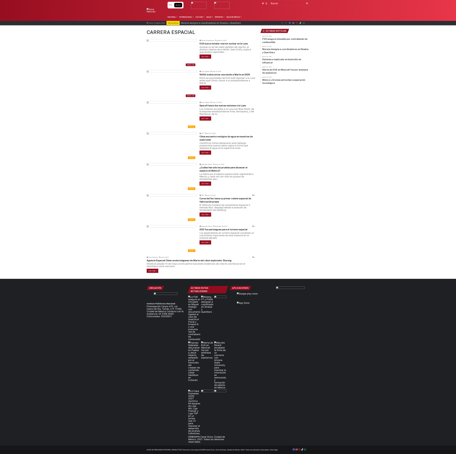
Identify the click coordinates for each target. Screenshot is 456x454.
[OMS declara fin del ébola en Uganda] (207, 393)
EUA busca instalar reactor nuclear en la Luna (224, 43)
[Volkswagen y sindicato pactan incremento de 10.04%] (220, 299)
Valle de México (233, 17)
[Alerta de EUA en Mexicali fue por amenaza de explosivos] (207, 350)
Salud (208, 17)
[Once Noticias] (155, 10)
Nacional (172, 17)
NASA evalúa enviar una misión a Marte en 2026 (225, 74)
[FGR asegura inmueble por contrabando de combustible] (194, 318)
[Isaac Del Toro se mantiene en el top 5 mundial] (220, 393)
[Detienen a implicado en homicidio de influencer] (194, 361)
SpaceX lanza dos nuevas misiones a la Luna (223, 105)
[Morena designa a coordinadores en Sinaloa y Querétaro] (207, 304)
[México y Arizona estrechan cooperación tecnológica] (220, 365)
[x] (307, 23)
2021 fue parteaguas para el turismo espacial (223, 229)
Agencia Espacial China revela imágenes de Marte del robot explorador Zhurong (189, 260)
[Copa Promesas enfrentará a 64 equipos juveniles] (194, 412)
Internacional (185, 17)
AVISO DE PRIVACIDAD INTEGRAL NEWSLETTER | (165, 450)
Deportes (219, 17)
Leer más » (205, 56)
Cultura (199, 17)
